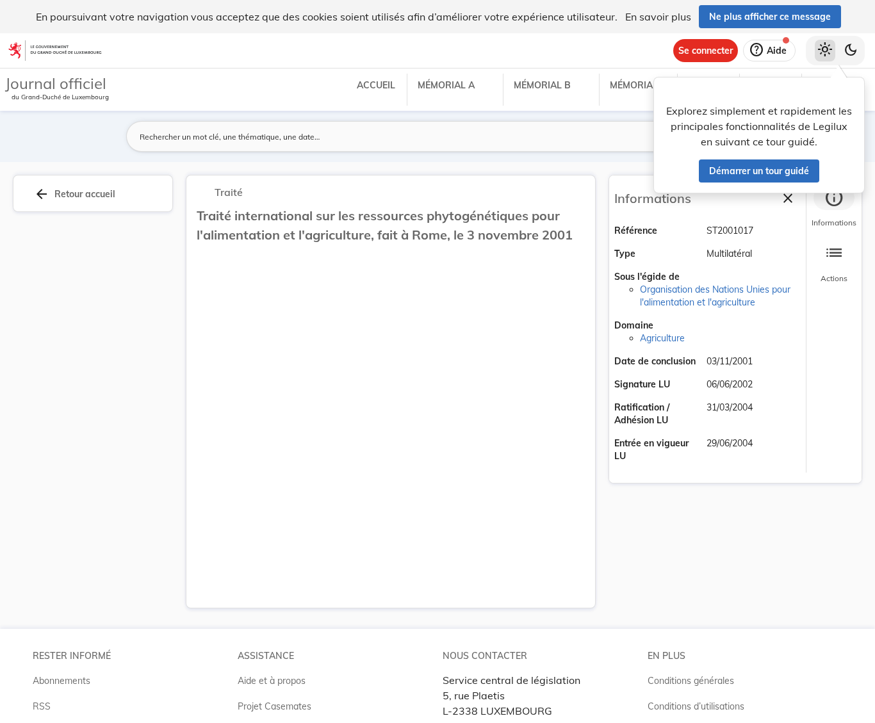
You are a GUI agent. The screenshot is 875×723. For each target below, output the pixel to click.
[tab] (834, 208)
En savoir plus (658, 16)
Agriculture (662, 338)
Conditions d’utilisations (696, 706)
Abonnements (61, 680)
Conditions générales (691, 680)
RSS (42, 706)
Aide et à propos (272, 680)
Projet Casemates (274, 706)
